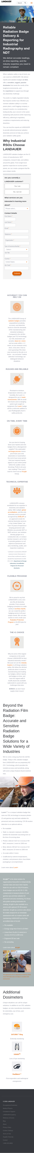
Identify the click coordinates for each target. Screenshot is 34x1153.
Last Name (8, 222)
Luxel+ (20, 406)
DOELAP (21, 516)
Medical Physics (7, 1108)
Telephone (8, 234)
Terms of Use (7, 1133)
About (4, 1124)
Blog (4, 1121)
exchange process (14, 451)
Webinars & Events (8, 1118)
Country (7, 258)
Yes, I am (17, 186)
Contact (5, 1140)
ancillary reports (20, 609)
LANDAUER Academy (9, 1114)
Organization (9, 240)
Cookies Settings (8, 1130)
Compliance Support (9, 1111)
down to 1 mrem (20, 341)
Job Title (7, 252)
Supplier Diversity (8, 1137)
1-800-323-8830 (8, 1143)
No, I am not (17, 192)
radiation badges (14, 321)
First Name (8, 216)
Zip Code (7, 265)
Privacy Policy (7, 1127)
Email (6, 228)
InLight (24, 471)
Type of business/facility (12, 246)
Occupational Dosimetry (10, 1105)
